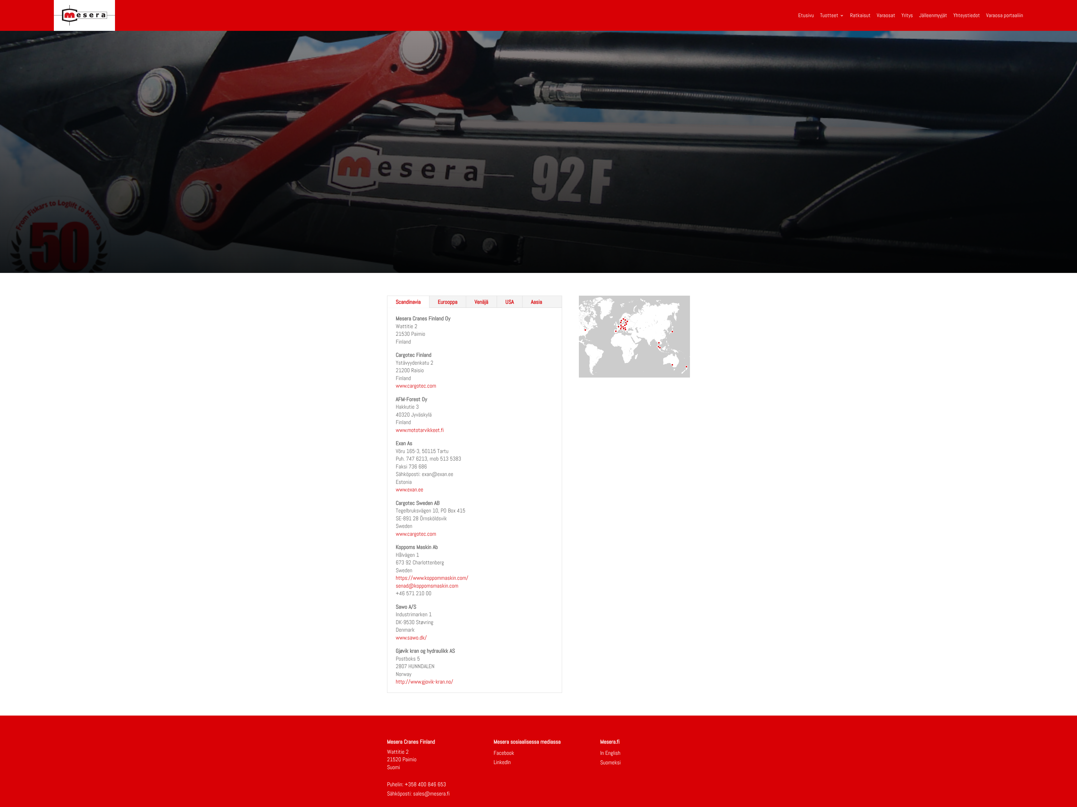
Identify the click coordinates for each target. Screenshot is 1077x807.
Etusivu (806, 15)
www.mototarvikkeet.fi (420, 430)
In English (610, 753)
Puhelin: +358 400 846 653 (416, 784)
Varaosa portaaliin (1004, 15)
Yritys (907, 15)
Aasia (536, 301)
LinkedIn (502, 762)
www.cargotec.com (416, 385)
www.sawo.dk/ (411, 637)
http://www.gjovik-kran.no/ (424, 681)
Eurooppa (447, 301)
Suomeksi (610, 762)
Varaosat (886, 15)
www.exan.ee (409, 489)
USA (509, 301)
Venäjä (481, 301)
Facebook (504, 753)
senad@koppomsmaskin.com (427, 585)
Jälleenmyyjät (933, 15)
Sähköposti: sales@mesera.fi (418, 793)
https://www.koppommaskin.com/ (432, 577)
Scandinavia (408, 301)
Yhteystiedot (966, 15)
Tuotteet (829, 15)
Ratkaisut (860, 15)
